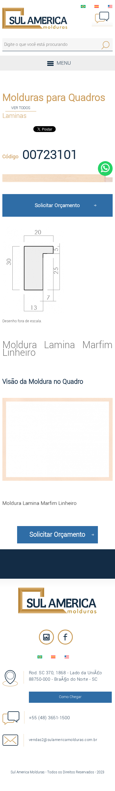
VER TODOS (20, 108)
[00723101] (57, 178)
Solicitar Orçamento (57, 205)
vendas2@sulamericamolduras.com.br (63, 739)
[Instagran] (46, 637)
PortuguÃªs (83, 6)
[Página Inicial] (34, 18)
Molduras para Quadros (53, 98)
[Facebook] (65, 637)
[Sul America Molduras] (57, 600)
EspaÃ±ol (96, 6)
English (110, 6)
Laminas (14, 116)
